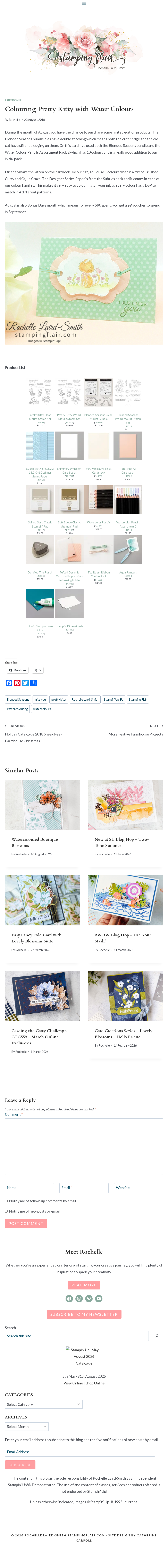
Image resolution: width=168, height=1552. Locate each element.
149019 (128, 426)
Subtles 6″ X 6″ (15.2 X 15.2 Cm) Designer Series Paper (40, 472)
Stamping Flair (138, 699)
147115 (69, 530)
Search (10, 1327)
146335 (69, 583)
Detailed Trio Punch (40, 572)
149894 (98, 422)
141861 (69, 422)
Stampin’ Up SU (113, 699)
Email (66, 1187)
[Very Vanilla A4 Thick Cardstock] (98, 446)
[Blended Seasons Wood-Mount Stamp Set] (128, 392)
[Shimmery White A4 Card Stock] (69, 446)
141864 (40, 422)
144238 (98, 476)
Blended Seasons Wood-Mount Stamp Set (128, 418)
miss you (40, 699)
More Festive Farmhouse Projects (136, 730)
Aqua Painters (128, 572)
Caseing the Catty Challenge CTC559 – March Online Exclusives (39, 1037)
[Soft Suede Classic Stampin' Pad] (69, 499)
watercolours (42, 709)
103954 (128, 576)
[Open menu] (84, 3)
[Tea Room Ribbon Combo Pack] (98, 549)
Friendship (13, 100)
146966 (40, 480)
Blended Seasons (18, 699)
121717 (69, 476)
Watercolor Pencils (98, 522)
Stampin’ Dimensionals (69, 626)
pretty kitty (58, 699)
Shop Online (95, 1383)
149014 (128, 530)
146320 (40, 576)
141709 (98, 526)
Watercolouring (17, 709)
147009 (128, 476)
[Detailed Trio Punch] (40, 549)
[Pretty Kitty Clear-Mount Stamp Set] (40, 392)
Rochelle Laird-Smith (85, 699)
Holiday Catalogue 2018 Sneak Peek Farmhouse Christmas (33, 733)
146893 (98, 580)
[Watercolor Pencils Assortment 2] (128, 499)
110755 (40, 633)
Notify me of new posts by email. (34, 1211)
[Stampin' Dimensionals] (69, 603)
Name (12, 1187)
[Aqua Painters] (128, 549)
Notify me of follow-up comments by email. (43, 1201)
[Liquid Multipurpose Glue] (40, 603)
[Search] (157, 1336)
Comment (14, 1114)
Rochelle (14, 119)
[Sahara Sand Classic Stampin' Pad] (40, 499)
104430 (69, 629)
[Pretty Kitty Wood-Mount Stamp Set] (69, 392)
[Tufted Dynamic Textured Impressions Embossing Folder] (69, 549)
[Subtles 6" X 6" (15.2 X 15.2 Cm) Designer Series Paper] (40, 446)
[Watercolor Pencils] (98, 499)
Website (123, 1187)
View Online (73, 1383)
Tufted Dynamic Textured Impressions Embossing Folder (69, 576)
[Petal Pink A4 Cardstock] (128, 446)
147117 (40, 530)
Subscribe (20, 1465)
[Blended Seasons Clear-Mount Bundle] (98, 392)
